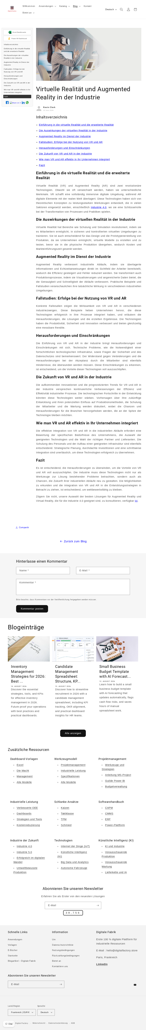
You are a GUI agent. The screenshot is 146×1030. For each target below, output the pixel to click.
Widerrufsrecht (39, 1023)
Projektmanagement (73, 764)
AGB (73, 1023)
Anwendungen (15, 939)
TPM (64, 819)
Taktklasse (67, 813)
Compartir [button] (24, 527)
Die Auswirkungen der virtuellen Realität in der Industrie (16, 56)
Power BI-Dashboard (19, 38)
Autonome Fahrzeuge (74, 868)
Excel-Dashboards (19, 32)
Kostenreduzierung (28, 825)
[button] (47, 6)
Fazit (6, 96)
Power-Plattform (115, 825)
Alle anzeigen (73, 733)
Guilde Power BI (115, 780)
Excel (20, 764)
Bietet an (56, 961)
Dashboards (24, 813)
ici (136, 500)
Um (54, 939)
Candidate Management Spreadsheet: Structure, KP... (68, 673)
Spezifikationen (70, 776)
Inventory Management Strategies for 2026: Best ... (28, 673)
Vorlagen (12, 945)
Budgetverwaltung (116, 786)
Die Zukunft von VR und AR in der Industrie (17, 84)
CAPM (109, 807)
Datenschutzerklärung (58, 1023)
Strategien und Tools (29, 819)
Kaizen (65, 807)
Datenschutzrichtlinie (62, 945)
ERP (108, 819)
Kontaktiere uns (60, 966)
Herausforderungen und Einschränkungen (13, 77)
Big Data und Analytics (75, 862)
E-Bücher (12, 950)
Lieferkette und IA (116, 872)
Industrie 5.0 (24, 852)
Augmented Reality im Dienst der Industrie (16, 63)
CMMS (109, 813)
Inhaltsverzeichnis (11, 44)
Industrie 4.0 (99, 207)
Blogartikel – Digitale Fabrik (22, 961)
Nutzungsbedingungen (63, 950)
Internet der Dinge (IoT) (75, 846)
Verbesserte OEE (27, 807)
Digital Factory (21, 1023)
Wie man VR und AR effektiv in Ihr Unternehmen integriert (17, 91)
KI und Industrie (115, 846)
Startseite (13, 955)
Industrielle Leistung (73, 770)
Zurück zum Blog (75, 541)
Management (25, 776)
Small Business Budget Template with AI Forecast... (115, 671)
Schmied (66, 825)
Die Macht (23, 770)
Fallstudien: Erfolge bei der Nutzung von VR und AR (14, 70)
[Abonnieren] (97, 905)
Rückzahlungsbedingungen (65, 955)
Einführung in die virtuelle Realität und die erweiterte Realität (17, 50)
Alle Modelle (24, 782)
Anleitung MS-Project (118, 775)
